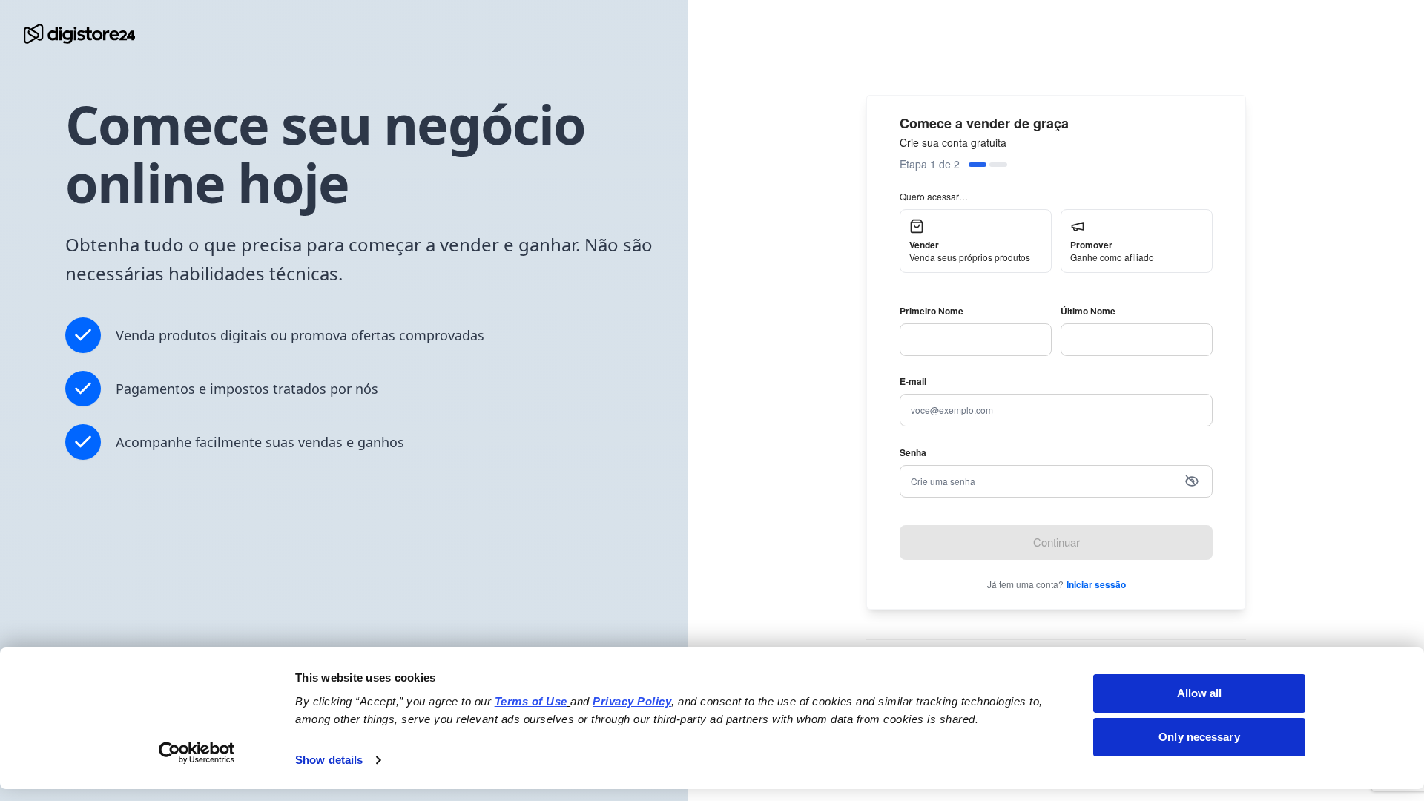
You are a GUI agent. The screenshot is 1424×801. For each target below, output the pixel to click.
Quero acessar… (934, 196)
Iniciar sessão (1096, 584)
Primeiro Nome (931, 310)
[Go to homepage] (79, 34)
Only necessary (1198, 737)
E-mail (913, 381)
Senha (913, 452)
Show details (329, 760)
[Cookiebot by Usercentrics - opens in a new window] (197, 753)
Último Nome (1088, 310)
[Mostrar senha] (1191, 481)
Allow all (1199, 693)
